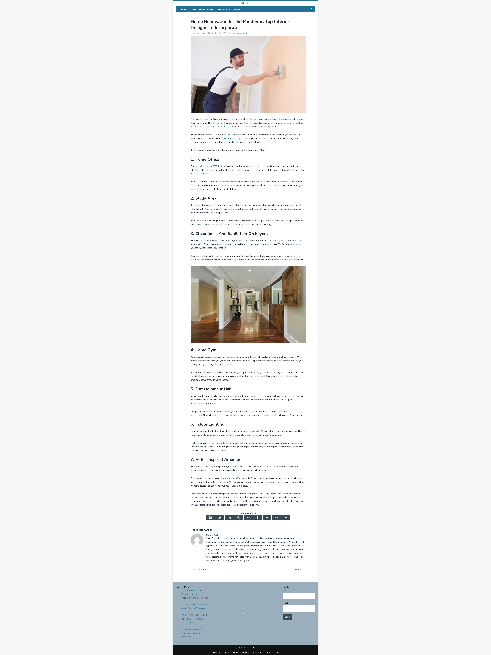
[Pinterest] (276, 517)
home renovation (219, 126)
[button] (311, 9)
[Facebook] (210, 517)
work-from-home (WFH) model (210, 166)
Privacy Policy (217, 652)
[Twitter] (219, 517)
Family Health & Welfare (249, 652)
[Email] (267, 517)
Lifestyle (276, 652)
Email (286, 603)
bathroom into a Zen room (234, 478)
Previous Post (199, 569)
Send (287, 616)
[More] (285, 517)
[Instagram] (248, 517)
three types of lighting (220, 443)
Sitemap (227, 652)
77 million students (212, 209)
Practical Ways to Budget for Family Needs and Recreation (194, 619)
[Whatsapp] (238, 517)
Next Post (299, 569)
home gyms (209, 372)
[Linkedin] (229, 517)
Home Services (199, 33)
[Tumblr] (257, 517)
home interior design (231, 138)
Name (285, 590)
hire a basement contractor (238, 415)
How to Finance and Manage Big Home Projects (192, 633)
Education (235, 652)
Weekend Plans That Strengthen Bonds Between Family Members (195, 594)
